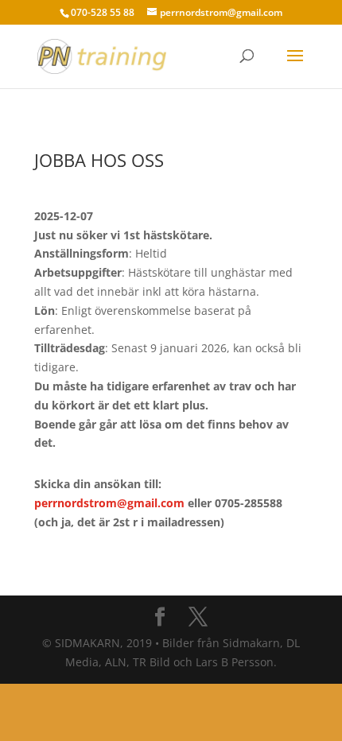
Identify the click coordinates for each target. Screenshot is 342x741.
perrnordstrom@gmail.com (109, 502)
